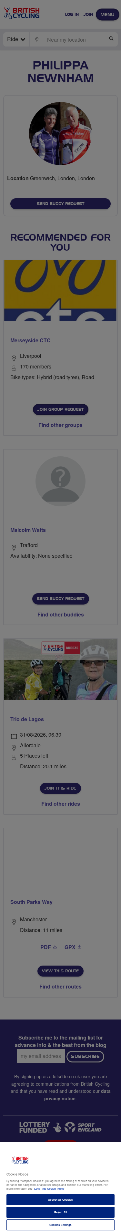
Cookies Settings (60, 1225)
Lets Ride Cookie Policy (49, 1188)
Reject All (60, 1212)
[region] (60, 1187)
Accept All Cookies (60, 1199)
